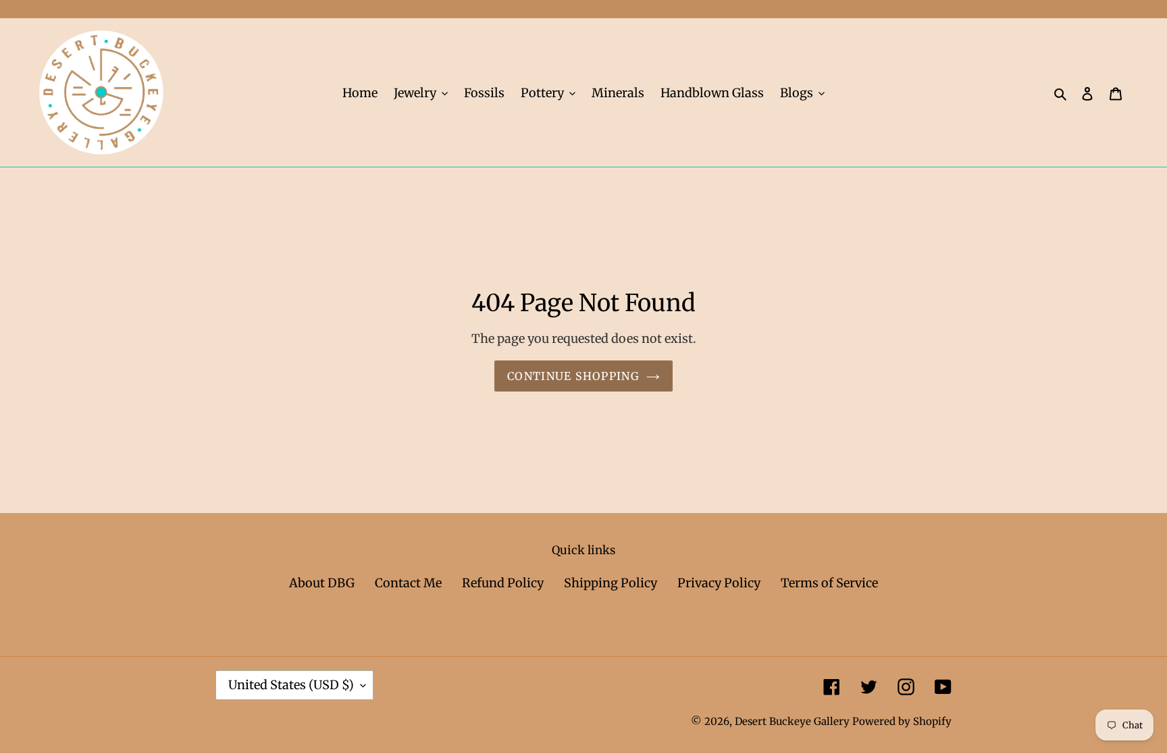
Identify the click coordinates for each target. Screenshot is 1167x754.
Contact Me (408, 583)
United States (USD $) (291, 685)
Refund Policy (503, 583)
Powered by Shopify (902, 721)
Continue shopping (573, 376)
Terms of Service (829, 583)
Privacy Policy (718, 583)
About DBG (322, 583)
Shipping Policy (610, 583)
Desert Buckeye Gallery (792, 721)
